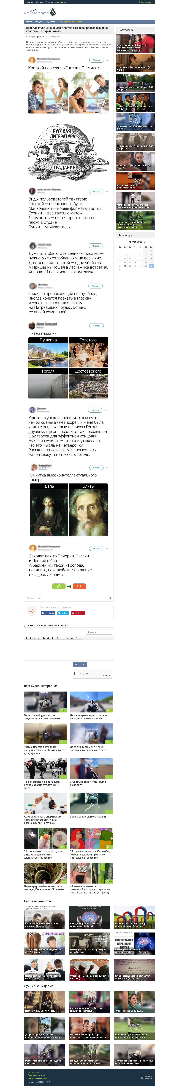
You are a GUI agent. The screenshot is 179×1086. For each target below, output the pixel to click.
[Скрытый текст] (67, 638)
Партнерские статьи (36, 1075)
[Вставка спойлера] (80, 638)
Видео (39, 22)
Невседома (45, 14)
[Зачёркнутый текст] (39, 638)
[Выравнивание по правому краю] (52, 638)
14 (140, 258)
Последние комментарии (70, 22)
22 (146, 262)
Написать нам (33, 1072)
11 (125, 258)
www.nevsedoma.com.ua (37, 1078)
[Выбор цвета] (62, 638)
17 (120, 262)
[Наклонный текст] (30, 638)
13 (135, 258)
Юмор (33, 598)
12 (130, 258)
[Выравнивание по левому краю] (44, 638)
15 (146, 258)
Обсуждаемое (52, 2)
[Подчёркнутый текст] (34, 638)
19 (130, 262)
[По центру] (48, 638)
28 (140, 266)
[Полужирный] (27, 638)
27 (135, 266)
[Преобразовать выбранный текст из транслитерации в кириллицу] (76, 638)
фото (39, 598)
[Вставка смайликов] (57, 638)
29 (146, 266)
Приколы (40, 36)
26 (130, 266)
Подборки (50, 22)
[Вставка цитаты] (72, 638)
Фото (29, 22)
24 (120, 266)
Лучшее (39, 2)
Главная (29, 2)
